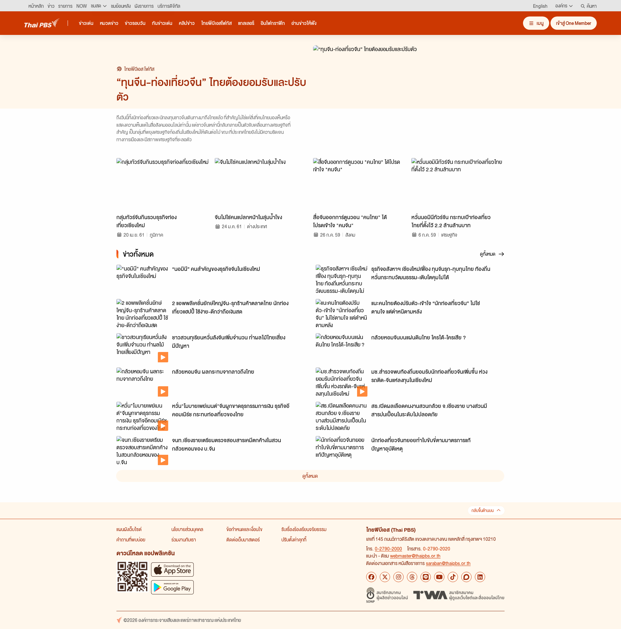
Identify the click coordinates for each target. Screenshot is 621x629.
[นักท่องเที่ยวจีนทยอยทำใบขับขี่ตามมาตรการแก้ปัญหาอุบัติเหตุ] (341, 450)
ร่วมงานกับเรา (183, 539)
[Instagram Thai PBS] (398, 577)
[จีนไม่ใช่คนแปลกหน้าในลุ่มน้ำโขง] (261, 184)
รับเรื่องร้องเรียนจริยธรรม (303, 529)
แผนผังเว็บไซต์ (129, 529)
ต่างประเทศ (257, 226)
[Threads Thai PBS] (412, 577)
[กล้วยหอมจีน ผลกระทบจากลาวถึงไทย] (142, 382)
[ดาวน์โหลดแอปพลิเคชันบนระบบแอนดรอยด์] (172, 587)
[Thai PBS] (42, 22)
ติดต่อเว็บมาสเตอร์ (243, 539)
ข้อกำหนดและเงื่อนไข (244, 529)
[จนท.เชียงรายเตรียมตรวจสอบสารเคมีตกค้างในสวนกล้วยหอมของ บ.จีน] (142, 450)
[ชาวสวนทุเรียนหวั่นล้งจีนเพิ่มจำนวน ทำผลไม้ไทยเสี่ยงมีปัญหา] (142, 347)
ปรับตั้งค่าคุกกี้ (293, 539)
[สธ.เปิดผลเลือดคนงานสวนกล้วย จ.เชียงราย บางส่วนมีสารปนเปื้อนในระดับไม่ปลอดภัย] (341, 416)
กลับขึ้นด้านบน (483, 510)
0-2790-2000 (388, 548)
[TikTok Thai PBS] (453, 577)
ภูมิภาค (156, 234)
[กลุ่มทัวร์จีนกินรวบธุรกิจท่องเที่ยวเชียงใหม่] (163, 184)
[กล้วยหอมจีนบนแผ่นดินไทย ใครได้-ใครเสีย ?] (341, 347)
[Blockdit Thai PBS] (466, 577)
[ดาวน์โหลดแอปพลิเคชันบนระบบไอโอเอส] (172, 569)
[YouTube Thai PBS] (439, 577)
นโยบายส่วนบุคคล (187, 529)
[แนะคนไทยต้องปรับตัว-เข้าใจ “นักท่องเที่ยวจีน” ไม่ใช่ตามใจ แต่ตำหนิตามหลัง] (341, 313)
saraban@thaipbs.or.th (448, 563)
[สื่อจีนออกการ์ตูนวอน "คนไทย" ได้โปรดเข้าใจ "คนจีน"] (359, 184)
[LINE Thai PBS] (425, 577)
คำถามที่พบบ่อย (130, 539)
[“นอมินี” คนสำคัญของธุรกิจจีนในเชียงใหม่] (142, 279)
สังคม (350, 234)
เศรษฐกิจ (449, 234)
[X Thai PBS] (385, 577)
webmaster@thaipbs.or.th (415, 555)
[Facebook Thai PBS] (371, 577)
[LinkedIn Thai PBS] (480, 577)
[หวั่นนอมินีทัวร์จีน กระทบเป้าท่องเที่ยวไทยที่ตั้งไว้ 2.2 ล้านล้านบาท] (458, 184)
